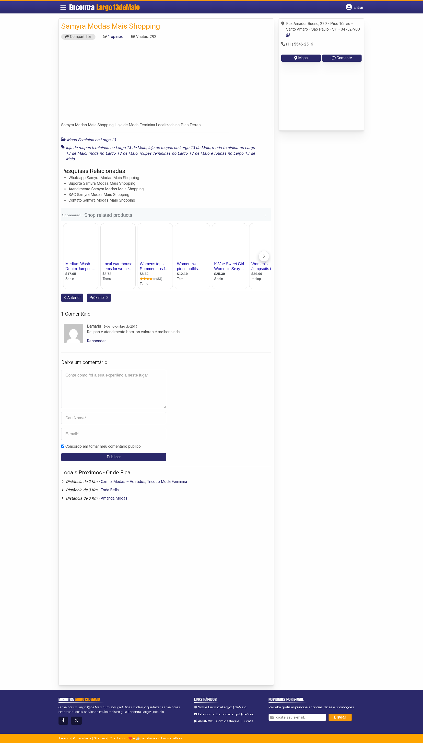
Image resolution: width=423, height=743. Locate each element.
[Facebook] (63, 721)
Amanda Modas (114, 498)
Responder (96, 341)
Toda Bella (110, 490)
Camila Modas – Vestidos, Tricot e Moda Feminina (144, 481)
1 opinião (115, 36)
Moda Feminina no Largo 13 (91, 139)
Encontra (104, 7)
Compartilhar (80, 36)
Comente (344, 58)
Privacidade (82, 738)
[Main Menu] (63, 7)
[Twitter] (76, 721)
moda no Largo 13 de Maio (112, 153)
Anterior (74, 297)
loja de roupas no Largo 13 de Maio (179, 147)
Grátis (248, 721)
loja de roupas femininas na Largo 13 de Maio (106, 147)
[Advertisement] (166, 83)
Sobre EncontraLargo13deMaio (222, 707)
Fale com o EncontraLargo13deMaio (226, 714)
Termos (65, 738)
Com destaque (227, 721)
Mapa (303, 58)
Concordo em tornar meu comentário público (103, 446)
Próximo (97, 297)
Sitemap (100, 738)
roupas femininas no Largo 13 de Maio (174, 153)
